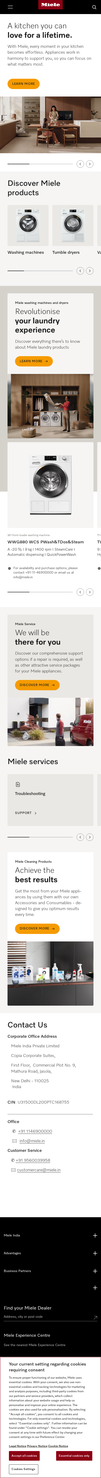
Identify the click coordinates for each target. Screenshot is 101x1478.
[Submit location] (95, 1318)
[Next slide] (89, 164)
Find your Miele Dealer (27, 1308)
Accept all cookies (24, 1455)
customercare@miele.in (39, 1170)
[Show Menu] (10, 7)
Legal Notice (17, 1446)
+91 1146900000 (35, 1131)
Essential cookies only (74, 1455)
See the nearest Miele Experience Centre (35, 1345)
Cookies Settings (23, 1469)
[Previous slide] (80, 164)
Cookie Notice (58, 1446)
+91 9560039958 (33, 1160)
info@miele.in (32, 1141)
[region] (50, 93)
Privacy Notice (37, 1446)
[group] (50, 511)
